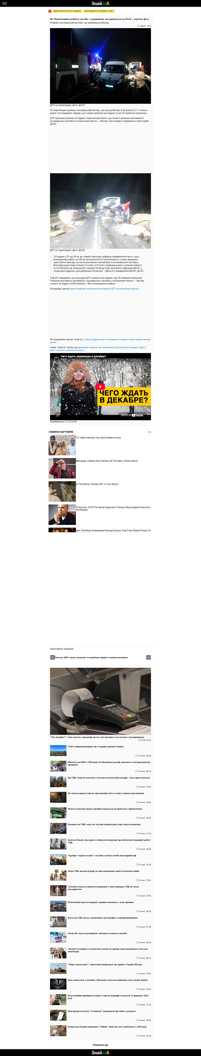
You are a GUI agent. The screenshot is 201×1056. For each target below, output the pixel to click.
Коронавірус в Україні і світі (99, 11)
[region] (100, 148)
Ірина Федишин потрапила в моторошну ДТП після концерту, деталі (104, 289)
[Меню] (4, 3)
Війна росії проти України (67, 11)
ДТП (136, 110)
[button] (52, 657)
